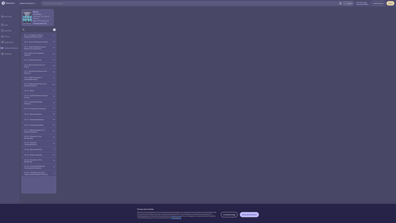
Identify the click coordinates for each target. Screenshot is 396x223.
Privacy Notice (176, 218)
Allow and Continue (249, 215)
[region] (198, 213)
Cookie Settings (229, 215)
